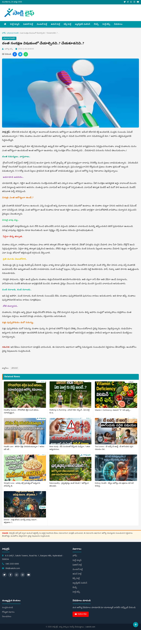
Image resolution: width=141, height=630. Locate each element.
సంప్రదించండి (7, 607)
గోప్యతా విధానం (8, 612)
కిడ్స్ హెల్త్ (67, 24)
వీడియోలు (118, 24)
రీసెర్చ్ (96, 24)
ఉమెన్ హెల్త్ (55, 24)
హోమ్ (4, 33)
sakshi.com (90, 627)
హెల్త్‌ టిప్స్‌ (106, 24)
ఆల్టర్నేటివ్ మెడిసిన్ (82, 24)
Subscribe (82, 614)
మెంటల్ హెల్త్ (42, 24)
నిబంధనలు (6, 616)
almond (14, 368)
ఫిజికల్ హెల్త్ (28, 24)
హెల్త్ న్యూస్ (14, 24)
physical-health (13, 33)
